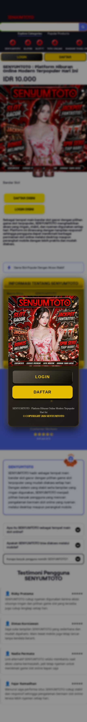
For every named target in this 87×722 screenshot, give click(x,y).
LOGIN (42, 377)
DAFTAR (42, 392)
